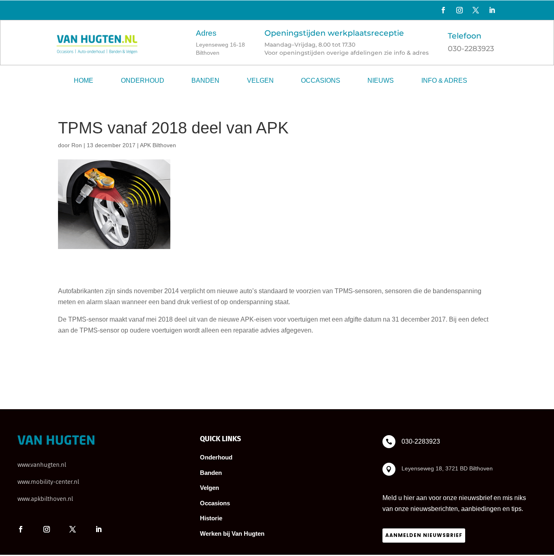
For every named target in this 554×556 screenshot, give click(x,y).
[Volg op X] (475, 10)
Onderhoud (142, 80)
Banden (205, 80)
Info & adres (444, 80)
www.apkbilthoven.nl (45, 498)
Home (83, 80)
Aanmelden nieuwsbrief (423, 535)
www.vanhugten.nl (41, 464)
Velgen (260, 80)
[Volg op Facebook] (443, 10)
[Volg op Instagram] (459, 10)
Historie (211, 518)
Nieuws (380, 80)
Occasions (320, 80)
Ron (76, 145)
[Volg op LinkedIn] (491, 10)
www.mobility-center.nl (48, 481)
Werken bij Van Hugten (232, 533)
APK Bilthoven (158, 145)
